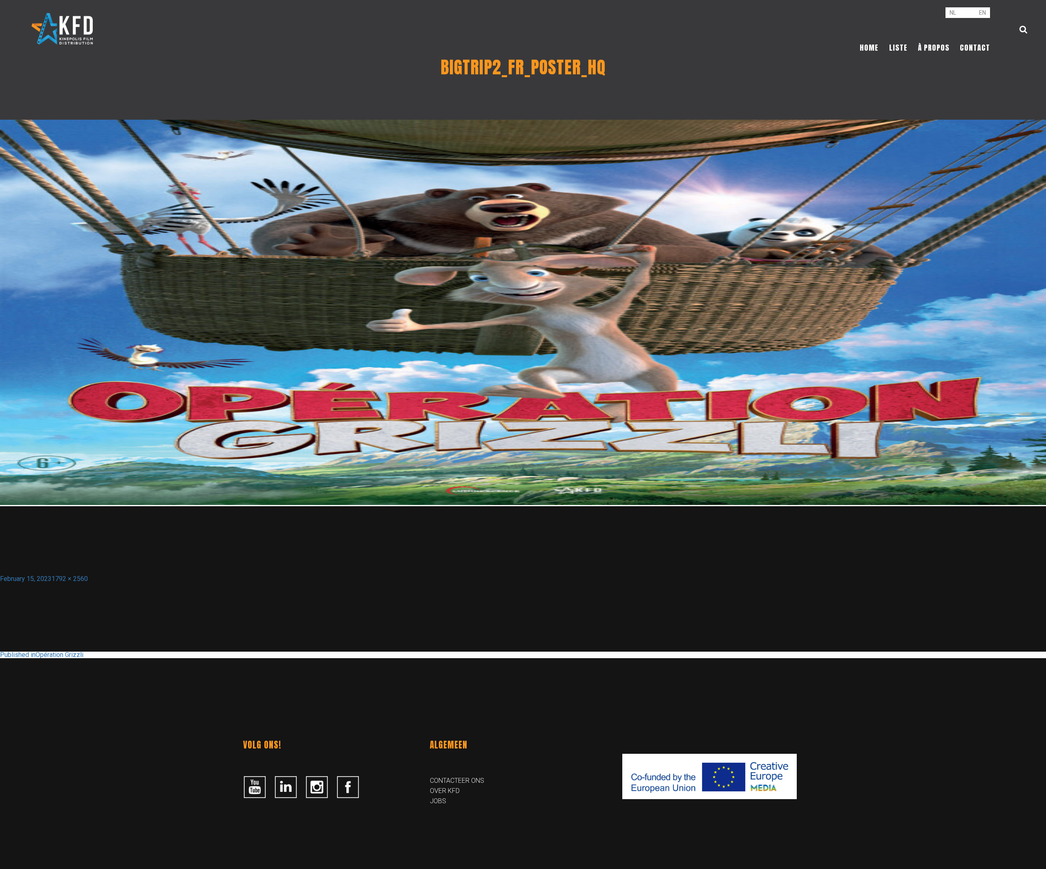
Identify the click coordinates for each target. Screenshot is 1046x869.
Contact (975, 47)
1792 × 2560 (69, 579)
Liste (898, 47)
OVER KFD (445, 791)
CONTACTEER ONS (457, 780)
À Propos (934, 47)
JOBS (438, 801)
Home (869, 47)
